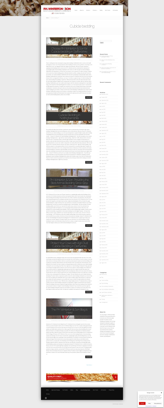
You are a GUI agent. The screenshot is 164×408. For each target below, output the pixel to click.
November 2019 (104, 190)
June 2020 (103, 169)
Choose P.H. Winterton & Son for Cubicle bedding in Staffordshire (69, 50)
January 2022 (104, 124)
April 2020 (103, 175)
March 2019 (103, 211)
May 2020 (103, 172)
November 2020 (104, 154)
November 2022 (104, 94)
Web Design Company (118, 404)
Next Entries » (89, 365)
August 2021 (103, 133)
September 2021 (104, 130)
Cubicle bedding (76, 59)
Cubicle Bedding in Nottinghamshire (69, 116)
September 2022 (104, 100)
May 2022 (103, 112)
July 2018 (103, 232)
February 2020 (104, 181)
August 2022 (103, 103)
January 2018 (104, 247)
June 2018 (103, 235)
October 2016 (104, 256)
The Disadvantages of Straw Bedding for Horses (107, 56)
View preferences (157, 403)
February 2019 (104, 214)
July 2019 (103, 199)
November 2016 (104, 253)
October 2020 (104, 157)
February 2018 (104, 244)
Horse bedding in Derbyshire (107, 286)
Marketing (61, 59)
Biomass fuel (67, 320)
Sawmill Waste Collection (106, 292)
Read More (89, 97)
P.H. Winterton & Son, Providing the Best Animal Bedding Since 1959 (69, 181)
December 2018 (104, 220)
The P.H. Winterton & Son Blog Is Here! (69, 311)
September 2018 (104, 226)
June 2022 (103, 109)
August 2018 (103, 229)
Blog (72, 59)
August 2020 (103, 163)
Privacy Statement (148, 406)
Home (47, 17)
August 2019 (103, 196)
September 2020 (104, 160)
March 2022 (103, 118)
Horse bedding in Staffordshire (107, 289)
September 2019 (104, 193)
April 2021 (103, 142)
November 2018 (104, 223)
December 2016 (104, 250)
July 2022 (103, 106)
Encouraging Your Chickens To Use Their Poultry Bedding (108, 72)
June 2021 (103, 136)
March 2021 (103, 145)
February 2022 (104, 121)
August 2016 (103, 262)
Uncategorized (104, 302)
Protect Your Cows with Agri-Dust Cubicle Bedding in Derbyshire (69, 244)
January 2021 (104, 148)
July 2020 (103, 166)
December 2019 (104, 187)
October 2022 (104, 97)
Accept (142, 403)
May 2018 (103, 238)
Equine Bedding (80, 190)
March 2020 (103, 178)
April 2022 (103, 115)
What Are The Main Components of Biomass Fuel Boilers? (108, 68)
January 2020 (104, 184)
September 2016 (104, 259)
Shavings (103, 299)
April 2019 (103, 208)
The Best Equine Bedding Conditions (106, 64)
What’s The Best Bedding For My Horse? (108, 60)
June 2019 (103, 202)
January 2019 (104, 217)
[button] (161, 392)
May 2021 (103, 139)
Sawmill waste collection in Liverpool (106, 296)
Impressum (154, 406)
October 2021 (104, 127)
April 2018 (103, 241)
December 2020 (104, 151)
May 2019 (103, 205)
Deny (149, 403)
